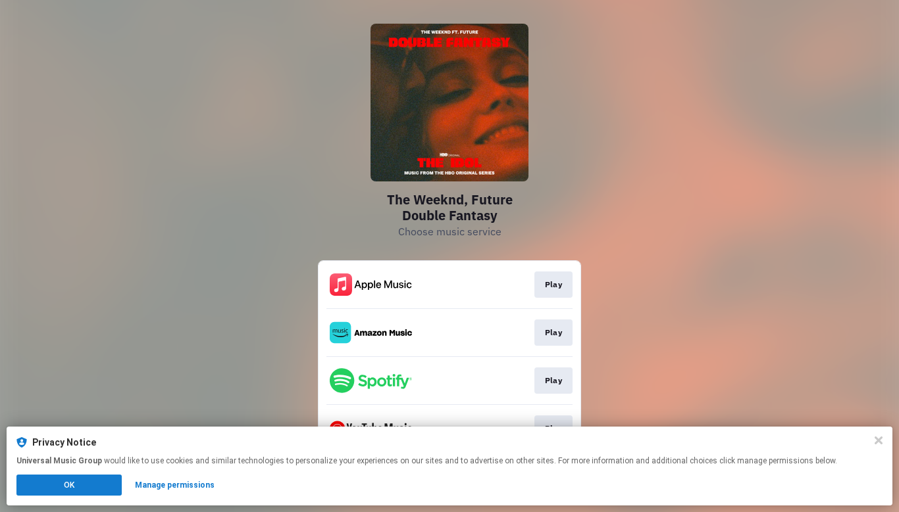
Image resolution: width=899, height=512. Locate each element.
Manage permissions (175, 485)
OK (69, 485)
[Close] (878, 440)
